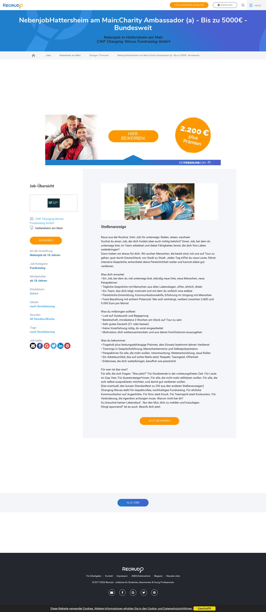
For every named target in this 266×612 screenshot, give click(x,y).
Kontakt (109, 576)
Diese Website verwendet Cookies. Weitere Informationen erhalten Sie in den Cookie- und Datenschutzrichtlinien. (121, 608)
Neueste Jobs (173, 576)
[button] (256, 5)
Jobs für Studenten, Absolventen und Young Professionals (33, 55)
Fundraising (37, 268)
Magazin (158, 576)
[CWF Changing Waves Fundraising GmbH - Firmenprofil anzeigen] (53, 202)
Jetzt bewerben (159, 421)
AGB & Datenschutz (141, 576)
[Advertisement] (133, 89)
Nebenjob (36, 255)
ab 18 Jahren (51, 255)
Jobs (48, 55)
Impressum (122, 576)
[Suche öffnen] (243, 5)
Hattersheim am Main (70, 55)
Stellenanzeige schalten (189, 5)
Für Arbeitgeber (93, 576)
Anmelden (226, 5)
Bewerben (46, 240)
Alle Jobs (133, 502)
